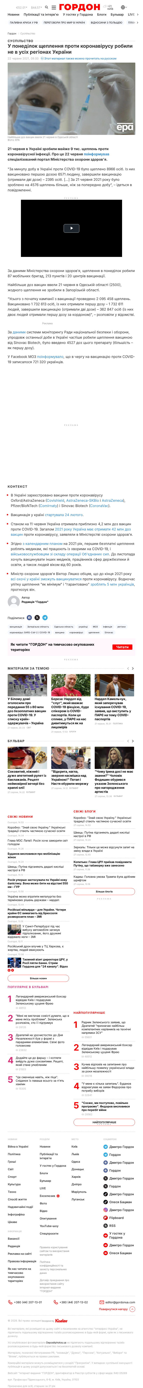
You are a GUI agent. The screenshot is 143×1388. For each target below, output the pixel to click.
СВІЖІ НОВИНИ (20, 816)
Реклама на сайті (20, 1253)
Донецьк (78, 1169)
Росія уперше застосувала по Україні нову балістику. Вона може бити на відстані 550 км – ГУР (38, 883)
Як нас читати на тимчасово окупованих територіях (19, 1275)
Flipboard (116, 1218)
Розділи (45, 1139)
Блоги (101, 14)
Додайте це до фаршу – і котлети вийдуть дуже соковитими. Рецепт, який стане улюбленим (39, 1061)
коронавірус (76, 632)
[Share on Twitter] (37, 618)
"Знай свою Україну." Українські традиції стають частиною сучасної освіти (103, 819)
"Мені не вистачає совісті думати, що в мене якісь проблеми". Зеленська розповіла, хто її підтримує (42, 1019)
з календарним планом (42, 544)
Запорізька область (38, 626)
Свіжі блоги (85, 811)
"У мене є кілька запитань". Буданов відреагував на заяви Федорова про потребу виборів (106, 1087)
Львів (75, 1154)
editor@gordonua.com (120, 1302)
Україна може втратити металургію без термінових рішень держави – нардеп (34, 898)
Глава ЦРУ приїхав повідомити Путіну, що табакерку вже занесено (103, 863)
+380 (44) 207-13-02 (73, 1302)
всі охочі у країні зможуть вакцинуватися (46, 579)
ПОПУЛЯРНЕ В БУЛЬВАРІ (28, 987)
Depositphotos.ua (56, 1342)
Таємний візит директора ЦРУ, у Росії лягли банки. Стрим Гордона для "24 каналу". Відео (45, 963)
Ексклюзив (47, 1196)
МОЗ (95, 626)
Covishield (55, 500)
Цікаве (12, 1222)
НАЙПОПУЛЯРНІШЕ (89, 1012)
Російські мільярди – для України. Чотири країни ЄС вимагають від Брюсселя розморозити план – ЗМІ (37, 913)
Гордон (12, 33)
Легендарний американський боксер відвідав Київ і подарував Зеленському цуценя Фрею (107, 1048)
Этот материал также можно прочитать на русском (80, 58)
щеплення (94, 632)
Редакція (14, 1246)
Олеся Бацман (120, 1202)
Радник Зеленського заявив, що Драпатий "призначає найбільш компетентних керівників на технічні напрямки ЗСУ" (106, 1027)
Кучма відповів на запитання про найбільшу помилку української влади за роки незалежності (108, 1068)
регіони (122, 626)
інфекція (107, 626)
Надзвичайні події (20, 1207)
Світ (29, 728)
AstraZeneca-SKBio (82, 500)
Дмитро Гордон (121, 1147)
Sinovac (109, 632)
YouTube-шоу (49, 1226)
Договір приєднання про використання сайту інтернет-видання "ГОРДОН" (54, 1286)
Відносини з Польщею (106, 22)
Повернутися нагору (113, 1309)
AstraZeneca (112, 500)
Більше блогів (104, 891)
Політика (118, 723)
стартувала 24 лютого (64, 515)
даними (19, 332)
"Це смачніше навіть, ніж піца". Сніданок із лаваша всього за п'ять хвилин (40, 1080)
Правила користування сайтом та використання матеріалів (54, 1251)
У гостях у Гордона (78, 14)
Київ (74, 1146)
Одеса (76, 1161)
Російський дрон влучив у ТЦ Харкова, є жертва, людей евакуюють (36, 948)
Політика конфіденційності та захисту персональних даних (53, 1267)
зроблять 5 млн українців (112, 584)
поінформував (96, 154)
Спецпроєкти (49, 1233)
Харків (76, 1176)
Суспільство (27, 33)
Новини (13, 14)
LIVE (43, 1188)
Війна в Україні (18, 1146)
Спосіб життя (17, 1199)
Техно (12, 1192)
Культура (14, 1184)
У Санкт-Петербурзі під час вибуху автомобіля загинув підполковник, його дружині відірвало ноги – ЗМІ (34, 932)
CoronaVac (99, 506)
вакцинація (16, 626)
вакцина (59, 632)
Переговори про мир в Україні (64, 22)
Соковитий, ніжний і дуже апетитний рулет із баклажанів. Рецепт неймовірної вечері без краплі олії (27, 779)
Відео (43, 1211)
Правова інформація (22, 1261)
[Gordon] (79, 7)
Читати (122, 647)
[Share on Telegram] (45, 618)
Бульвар (117, 14)
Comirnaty (48, 506)
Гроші (12, 1161)
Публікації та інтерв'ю (41, 14)
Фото (43, 1203)
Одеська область (63, 626)
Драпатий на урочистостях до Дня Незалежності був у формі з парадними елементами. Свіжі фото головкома (40, 1040)
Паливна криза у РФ (24, 22)
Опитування (48, 1218)
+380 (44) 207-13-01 (28, 1302)
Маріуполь (79, 1192)
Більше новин (38, 978)
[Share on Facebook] (29, 618)
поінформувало (50, 357)
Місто (75, 1139)
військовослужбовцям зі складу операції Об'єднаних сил (60, 554)
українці (83, 626)
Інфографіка (16, 1214)
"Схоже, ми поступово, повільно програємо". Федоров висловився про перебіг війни (106, 1106)
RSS (112, 1226)
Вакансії (13, 1238)
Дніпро (77, 1184)
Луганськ (78, 1199)
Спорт (12, 1176)
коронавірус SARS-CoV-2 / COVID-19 (30, 632)
